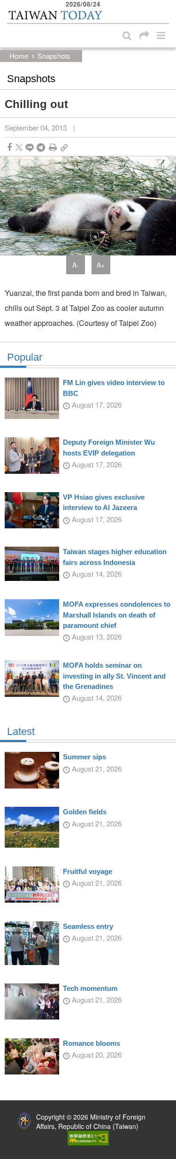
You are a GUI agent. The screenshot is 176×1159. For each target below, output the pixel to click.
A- (75, 265)
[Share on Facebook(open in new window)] (9, 147)
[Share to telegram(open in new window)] (40, 147)
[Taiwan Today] (55, 15)
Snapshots (54, 56)
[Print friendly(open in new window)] (52, 147)
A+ (101, 265)
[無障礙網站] (88, 1137)
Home (18, 56)
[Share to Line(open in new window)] (29, 147)
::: (10, 4)
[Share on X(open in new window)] (19, 147)
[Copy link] (64, 147)
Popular (24, 357)
